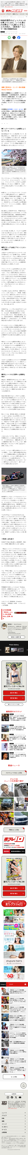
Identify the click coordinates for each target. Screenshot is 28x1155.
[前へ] (0, 650)
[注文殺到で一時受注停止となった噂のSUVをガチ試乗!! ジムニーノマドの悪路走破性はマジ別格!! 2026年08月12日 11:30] (7, 804)
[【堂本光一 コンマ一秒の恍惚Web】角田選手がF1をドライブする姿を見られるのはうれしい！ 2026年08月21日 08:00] (7, 790)
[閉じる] (26, 4)
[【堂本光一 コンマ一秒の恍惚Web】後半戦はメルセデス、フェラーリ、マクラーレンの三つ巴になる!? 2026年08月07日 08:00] (7, 818)
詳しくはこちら (9, 6)
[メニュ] (25, 10)
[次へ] (27, 650)
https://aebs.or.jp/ (12, 1108)
